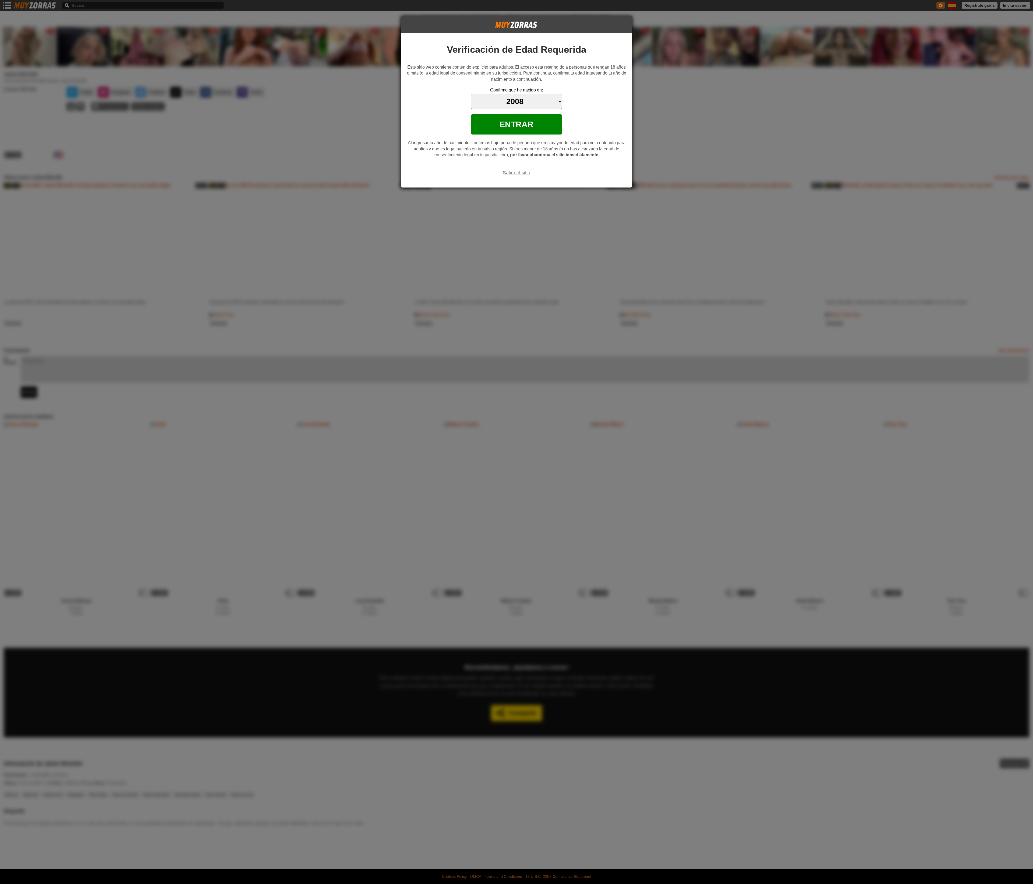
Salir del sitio (516, 172)
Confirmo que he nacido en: (516, 90)
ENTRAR (516, 124)
